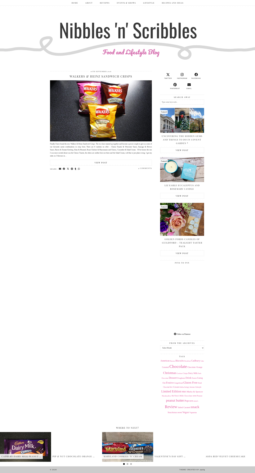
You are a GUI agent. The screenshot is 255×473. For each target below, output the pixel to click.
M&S (184, 392)
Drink (188, 377)
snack (195, 407)
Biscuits (179, 360)
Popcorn (188, 400)
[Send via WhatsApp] (79, 169)
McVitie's (175, 396)
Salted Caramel (184, 407)
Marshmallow (166, 396)
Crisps (185, 373)
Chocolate (178, 366)
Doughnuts (181, 378)
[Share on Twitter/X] (68, 169)
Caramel (165, 367)
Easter (194, 378)
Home (75, 3)
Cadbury (195, 360)
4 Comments (145, 168)
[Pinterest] (171, 276)
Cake (202, 361)
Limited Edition (171, 391)
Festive (170, 382)
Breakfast (187, 361)
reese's (196, 401)
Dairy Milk (192, 373)
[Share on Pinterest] (72, 169)
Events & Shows (126, 3)
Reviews (104, 3)
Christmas (169, 373)
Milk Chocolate (186, 396)
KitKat (182, 387)
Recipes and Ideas (172, 3)
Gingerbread (178, 383)
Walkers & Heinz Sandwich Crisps (101, 76)
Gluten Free (190, 382)
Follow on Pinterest (183, 334)
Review (171, 407)
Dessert (173, 377)
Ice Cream (174, 387)
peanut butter (175, 400)
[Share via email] (60, 169)
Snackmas (172, 412)
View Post (101, 162)
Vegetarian (193, 412)
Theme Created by (192, 469)
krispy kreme (189, 387)
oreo (194, 396)
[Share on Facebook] (64, 169)
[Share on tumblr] (75, 169)
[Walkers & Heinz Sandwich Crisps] (101, 141)
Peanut (199, 396)
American (165, 360)
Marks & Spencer (195, 391)
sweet (179, 412)
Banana (172, 361)
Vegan (185, 412)
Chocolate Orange (194, 367)
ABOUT (89, 3)
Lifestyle (149, 3)
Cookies (179, 373)
